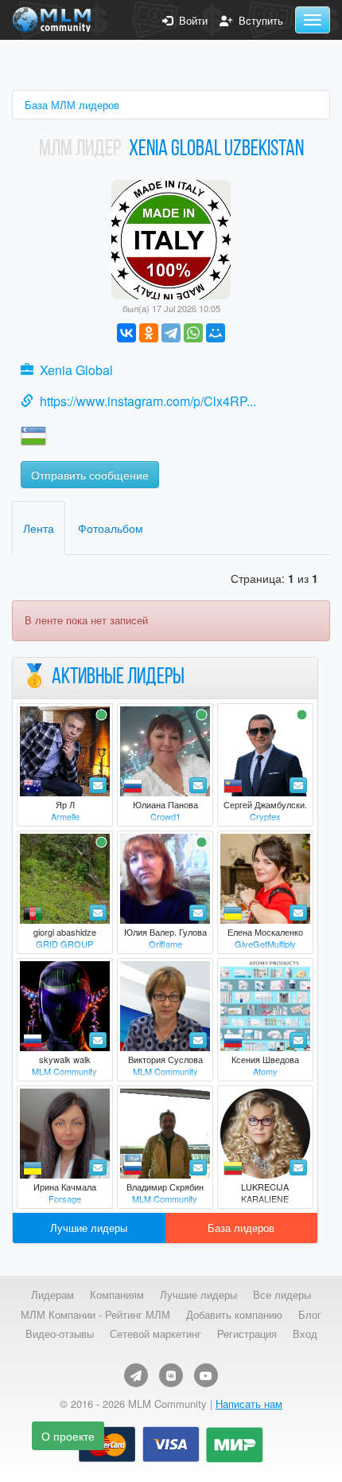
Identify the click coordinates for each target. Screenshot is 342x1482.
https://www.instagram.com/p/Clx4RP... (148, 401)
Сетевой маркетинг (155, 1334)
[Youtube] (206, 1375)
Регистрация (247, 1334)
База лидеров (241, 1227)
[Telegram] (171, 332)
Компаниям (117, 1295)
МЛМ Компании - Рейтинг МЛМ (95, 1315)
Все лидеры (282, 1295)
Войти (190, 21)
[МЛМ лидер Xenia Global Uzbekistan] (171, 237)
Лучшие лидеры (88, 1227)
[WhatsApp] (193, 332)
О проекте (68, 1436)
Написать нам (249, 1403)
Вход (305, 1334)
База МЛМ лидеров (72, 104)
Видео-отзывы (59, 1334)
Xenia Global (76, 370)
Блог (309, 1315)
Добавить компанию (234, 1315)
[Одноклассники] (148, 332)
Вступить (257, 21)
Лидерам (52, 1295)
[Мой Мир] (215, 332)
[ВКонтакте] (126, 332)
